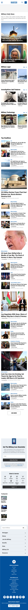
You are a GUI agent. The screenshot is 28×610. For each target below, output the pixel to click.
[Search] (22, 2)
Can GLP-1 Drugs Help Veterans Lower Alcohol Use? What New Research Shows (3, 501)
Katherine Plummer (5, 318)
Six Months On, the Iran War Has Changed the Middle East (18, 143)
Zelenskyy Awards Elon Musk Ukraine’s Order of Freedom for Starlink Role (18, 334)
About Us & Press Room (14, 579)
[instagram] (11, 597)
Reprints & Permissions (14, 585)
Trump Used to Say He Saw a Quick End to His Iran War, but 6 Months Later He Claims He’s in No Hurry (19, 153)
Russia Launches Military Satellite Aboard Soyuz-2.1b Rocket (18, 396)
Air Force (14, 567)
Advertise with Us (14, 583)
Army (14, 568)
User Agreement (14, 586)
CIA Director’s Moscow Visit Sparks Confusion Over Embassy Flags (19, 285)
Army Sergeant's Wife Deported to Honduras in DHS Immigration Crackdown (18, 344)
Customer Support (15, 605)
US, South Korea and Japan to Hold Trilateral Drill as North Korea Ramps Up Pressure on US (19, 163)
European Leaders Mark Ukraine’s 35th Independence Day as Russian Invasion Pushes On (19, 405)
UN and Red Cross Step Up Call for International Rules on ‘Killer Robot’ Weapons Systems (19, 386)
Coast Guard (14, 570)
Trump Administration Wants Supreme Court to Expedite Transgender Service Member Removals (8, 81)
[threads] (23, 597)
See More (14, 413)
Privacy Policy (8, 465)
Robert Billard (21, 128)
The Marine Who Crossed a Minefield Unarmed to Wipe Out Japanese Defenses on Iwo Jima (8, 104)
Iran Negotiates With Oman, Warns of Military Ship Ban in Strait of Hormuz (14, 315)
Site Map (14, 592)
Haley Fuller (3, 128)
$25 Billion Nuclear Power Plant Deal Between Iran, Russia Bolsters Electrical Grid (13, 194)
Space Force (14, 574)
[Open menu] (2, 2)
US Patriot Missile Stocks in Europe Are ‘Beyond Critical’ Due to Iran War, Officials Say (18, 205)
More (24, 67)
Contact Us (14, 582)
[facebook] (7, 597)
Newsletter (14, 580)
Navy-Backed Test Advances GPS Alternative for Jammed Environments (7, 126)
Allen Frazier (4, 105)
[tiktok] (17, 597)
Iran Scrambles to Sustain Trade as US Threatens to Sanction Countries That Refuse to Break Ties (18, 215)
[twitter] (14, 597)
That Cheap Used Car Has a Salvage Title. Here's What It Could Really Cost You (4, 511)
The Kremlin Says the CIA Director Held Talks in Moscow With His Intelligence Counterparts (18, 325)
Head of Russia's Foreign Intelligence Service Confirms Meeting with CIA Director (17, 266)
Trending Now (4, 494)
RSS (14, 590)
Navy (14, 572)
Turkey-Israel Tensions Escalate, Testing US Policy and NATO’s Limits (18, 276)
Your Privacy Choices (14, 589)
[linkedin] (20, 597)
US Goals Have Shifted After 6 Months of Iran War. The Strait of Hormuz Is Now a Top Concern (12, 255)
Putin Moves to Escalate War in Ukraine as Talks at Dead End (18, 224)
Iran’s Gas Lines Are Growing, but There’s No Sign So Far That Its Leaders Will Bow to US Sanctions (12, 376)
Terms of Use (19, 464)
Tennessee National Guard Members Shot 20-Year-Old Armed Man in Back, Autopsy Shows (4, 520)
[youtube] (4, 597)
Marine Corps (14, 571)
